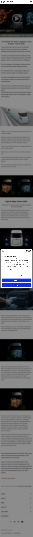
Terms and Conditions (6, 533)
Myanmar (5, 516)
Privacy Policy (17, 533)
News (2, 502)
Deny (16, 285)
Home (2, 486)
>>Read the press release (8, 478)
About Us (7, 486)
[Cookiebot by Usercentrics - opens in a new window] (24, 251)
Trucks (3, 494)
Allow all (16, 280)
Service (3, 498)
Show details (24, 276)
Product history (28, 35)
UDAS (22, 35)
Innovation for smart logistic (13, 35)
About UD (3, 507)
